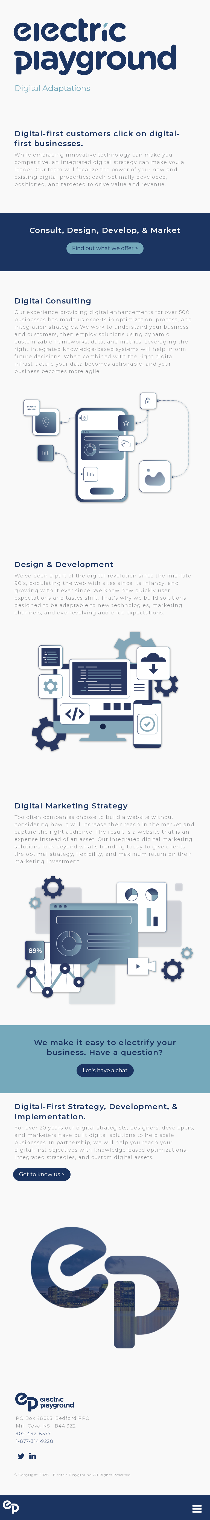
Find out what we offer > (105, 248)
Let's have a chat (105, 1070)
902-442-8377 (33, 1433)
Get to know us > (42, 1174)
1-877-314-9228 (34, 1441)
